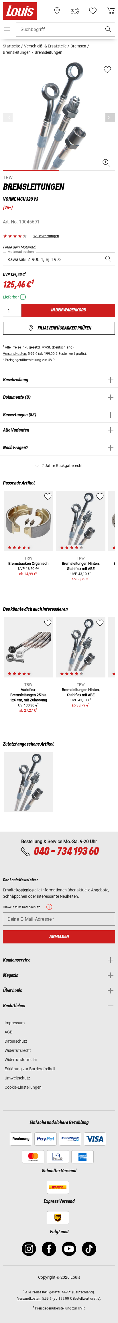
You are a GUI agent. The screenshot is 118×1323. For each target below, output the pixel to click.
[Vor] (110, 117)
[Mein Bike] (74, 11)
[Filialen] (57, 11)
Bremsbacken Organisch (28, 563)
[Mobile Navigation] (7, 29)
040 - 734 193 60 (66, 851)
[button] (108, 29)
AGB (9, 1032)
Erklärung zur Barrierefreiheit (30, 1069)
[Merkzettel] (92, 11)
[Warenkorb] (111, 11)
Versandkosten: (15, 354)
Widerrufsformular (21, 1059)
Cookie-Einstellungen (23, 1087)
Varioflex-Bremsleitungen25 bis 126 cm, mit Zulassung (28, 695)
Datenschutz (16, 1041)
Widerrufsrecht (18, 1050)
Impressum (15, 1023)
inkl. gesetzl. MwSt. (36, 347)
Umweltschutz (17, 1078)
